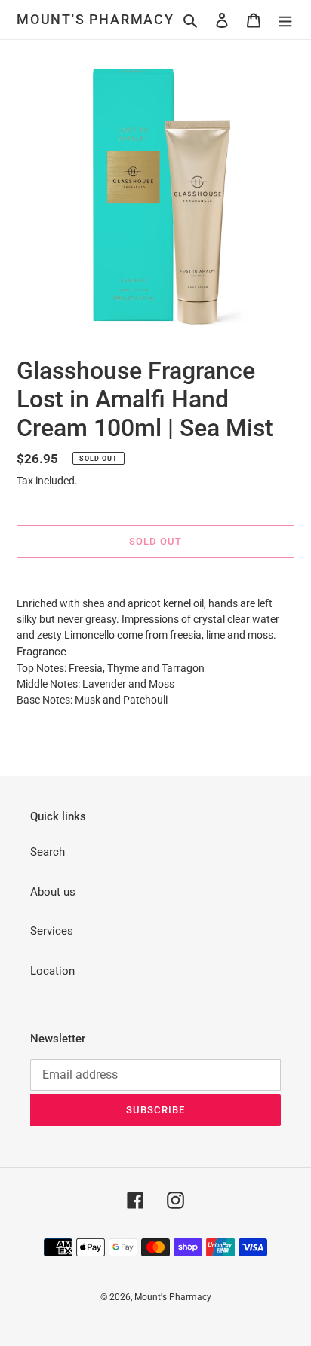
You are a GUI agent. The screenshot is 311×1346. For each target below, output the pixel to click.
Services (51, 931)
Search (47, 852)
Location (52, 971)
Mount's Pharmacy (95, 19)
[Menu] (285, 20)
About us (52, 892)
